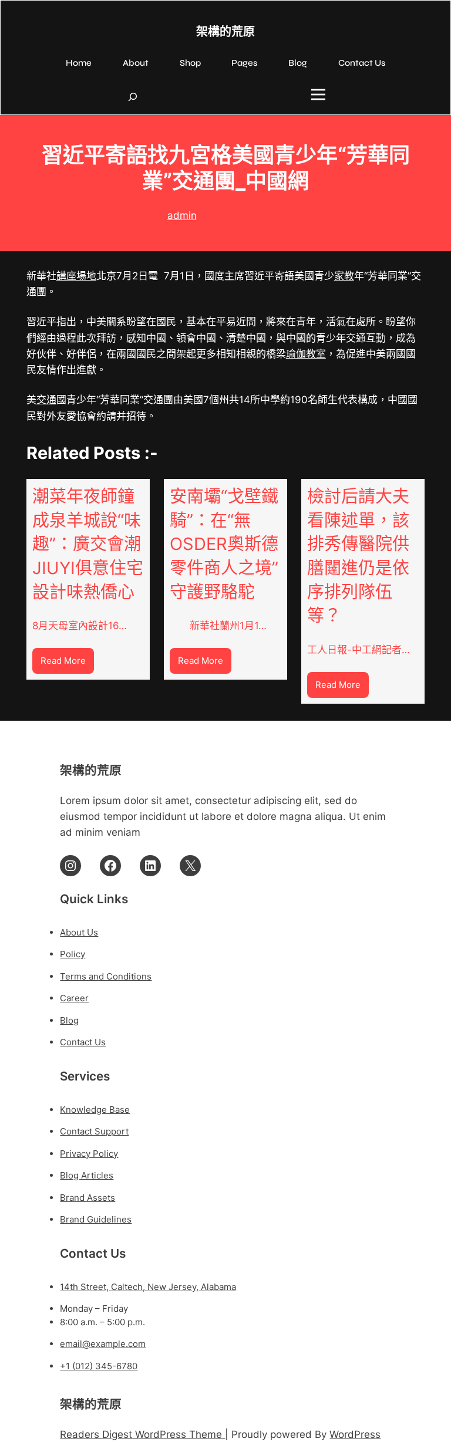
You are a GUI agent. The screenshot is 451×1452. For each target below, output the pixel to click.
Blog (69, 1020)
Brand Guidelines (96, 1219)
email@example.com (103, 1343)
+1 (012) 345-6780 (98, 1366)
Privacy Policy (89, 1153)
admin (182, 215)
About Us (79, 932)
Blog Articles (86, 1175)
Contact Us (83, 1042)
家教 (344, 276)
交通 (46, 400)
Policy (72, 954)
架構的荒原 (225, 32)
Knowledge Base (95, 1109)
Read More (67, 664)
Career (74, 998)
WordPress (355, 1434)
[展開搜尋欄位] (133, 97)
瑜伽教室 (306, 354)
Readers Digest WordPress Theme (142, 1434)
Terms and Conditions (106, 976)
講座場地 (76, 276)
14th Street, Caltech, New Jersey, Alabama (148, 1286)
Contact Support (94, 1131)
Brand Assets (87, 1197)
